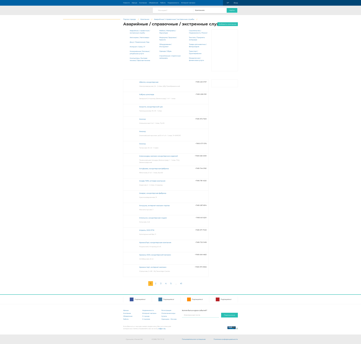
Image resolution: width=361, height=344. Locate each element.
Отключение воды (168, 313)
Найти (232, 10)
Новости (126, 3)
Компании (143, 3)
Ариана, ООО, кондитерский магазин (155, 255)
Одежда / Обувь (165, 51)
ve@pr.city (162, 329)
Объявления (153, 3)
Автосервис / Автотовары (139, 37)
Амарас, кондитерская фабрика (152, 193)
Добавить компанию (227, 24)
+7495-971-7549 (201, 230)
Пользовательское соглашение (194, 339)
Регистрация (166, 310)
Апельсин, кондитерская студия (153, 218)
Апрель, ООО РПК (146, 230)
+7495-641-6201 (201, 218)
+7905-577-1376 (201, 143)
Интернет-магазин (188, 3)
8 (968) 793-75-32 (158, 339)
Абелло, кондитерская (148, 82)
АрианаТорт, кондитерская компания (155, 242)
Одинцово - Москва (168, 319)
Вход (236, 3)
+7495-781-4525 (201, 181)
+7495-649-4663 (201, 254)
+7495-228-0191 (201, 94)
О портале (146, 319)
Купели (164, 316)
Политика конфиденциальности (226, 339)
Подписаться (229, 315)
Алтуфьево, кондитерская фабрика (154, 169)
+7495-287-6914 (201, 205)
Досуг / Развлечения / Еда (139, 42)
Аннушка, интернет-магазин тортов (154, 205)
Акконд (142, 119)
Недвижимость (173, 3)
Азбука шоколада (146, 94)
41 (181, 283)
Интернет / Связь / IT (137, 47)
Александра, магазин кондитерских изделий (158, 156)
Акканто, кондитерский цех (151, 107)
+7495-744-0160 (201, 168)
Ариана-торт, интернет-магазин (152, 267)
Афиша (134, 3)
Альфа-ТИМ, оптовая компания (152, 181)
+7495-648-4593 (201, 156)
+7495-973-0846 (201, 267)
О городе (145, 316)
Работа (162, 3)
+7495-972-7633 (201, 119)
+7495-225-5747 (201, 82)
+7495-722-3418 (201, 242)
